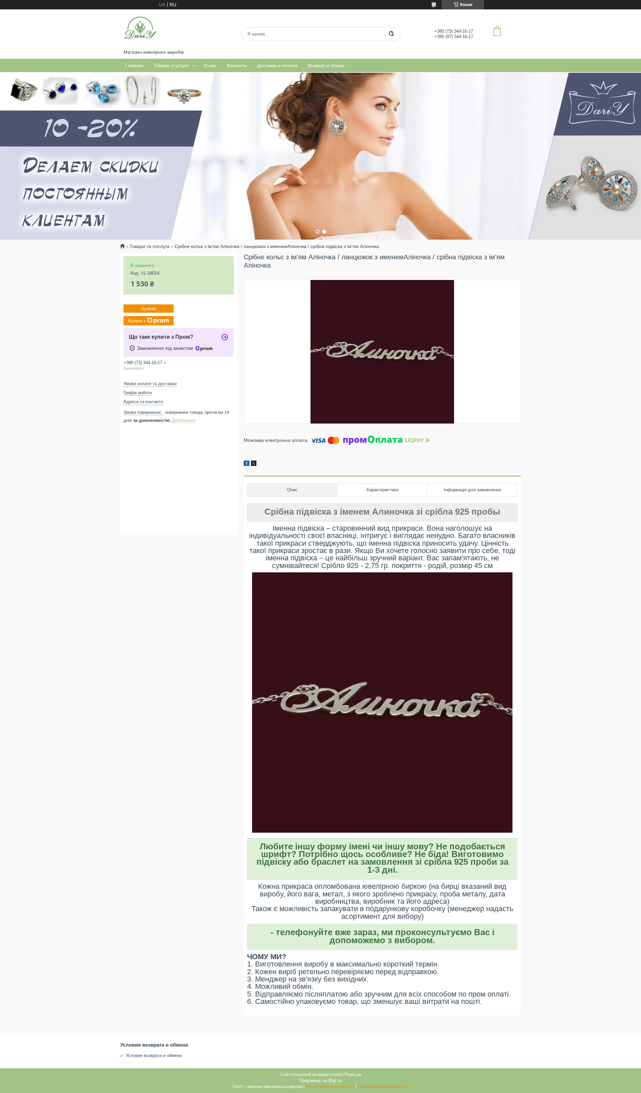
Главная (134, 65)
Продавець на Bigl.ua (320, 1080)
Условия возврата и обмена (154, 1055)
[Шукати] (391, 34)
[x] (253, 464)
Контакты (237, 65)
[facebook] (246, 464)
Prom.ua (353, 1074)
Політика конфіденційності (383, 1086)
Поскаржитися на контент (330, 1086)
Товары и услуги (171, 65)
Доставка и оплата (277, 65)
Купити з (137, 320)
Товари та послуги (150, 246)
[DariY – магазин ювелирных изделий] (140, 29)
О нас (210, 65)
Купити (149, 308)
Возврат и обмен (326, 65)
